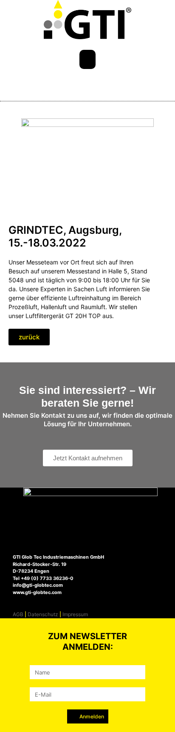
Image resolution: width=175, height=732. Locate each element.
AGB (18, 614)
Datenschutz (43, 614)
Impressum (75, 614)
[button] (87, 59)
